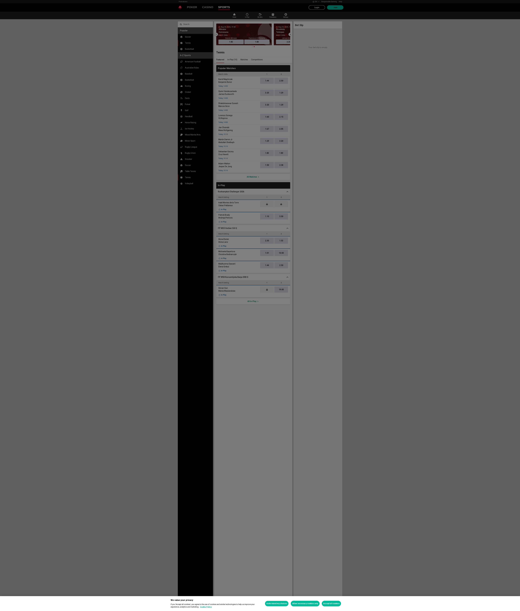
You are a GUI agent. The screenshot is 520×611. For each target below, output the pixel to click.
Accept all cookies (331, 603)
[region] (260, 603)
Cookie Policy (206, 607)
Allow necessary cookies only (305, 603)
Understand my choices (276, 603)
